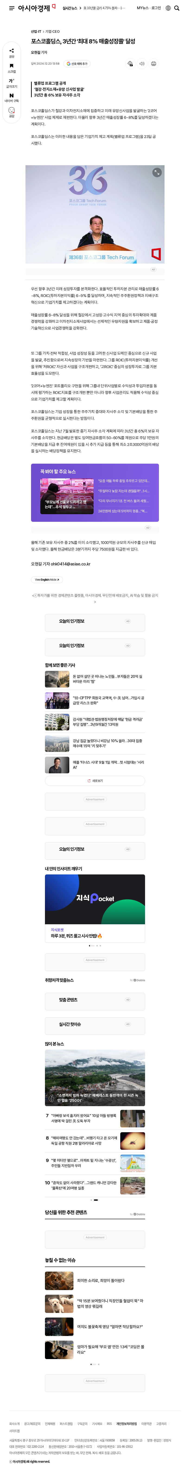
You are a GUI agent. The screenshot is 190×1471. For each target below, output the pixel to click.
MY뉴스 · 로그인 (149, 8)
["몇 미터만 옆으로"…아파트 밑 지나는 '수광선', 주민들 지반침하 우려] (132, 1171)
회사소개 (14, 1423)
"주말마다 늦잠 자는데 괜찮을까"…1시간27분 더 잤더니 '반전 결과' (124, 491)
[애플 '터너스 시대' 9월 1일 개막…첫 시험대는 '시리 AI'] (57, 772)
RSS (109, 1423)
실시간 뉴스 (70, 8)
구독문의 (82, 1423)
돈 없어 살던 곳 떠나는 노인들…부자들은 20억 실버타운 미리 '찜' (107, 679)
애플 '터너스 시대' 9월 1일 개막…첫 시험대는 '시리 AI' (108, 765)
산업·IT (36, 31)
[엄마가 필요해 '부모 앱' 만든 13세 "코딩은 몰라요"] (59, 1358)
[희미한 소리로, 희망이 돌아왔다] (59, 1289)
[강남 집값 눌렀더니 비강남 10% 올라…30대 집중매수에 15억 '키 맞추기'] (57, 751)
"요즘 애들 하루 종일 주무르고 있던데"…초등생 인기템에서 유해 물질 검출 (124, 481)
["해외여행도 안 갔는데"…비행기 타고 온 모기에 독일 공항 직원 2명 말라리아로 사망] (132, 1148)
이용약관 (146, 1423)
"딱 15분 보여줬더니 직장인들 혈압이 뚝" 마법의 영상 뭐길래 (110, 1304)
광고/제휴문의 (32, 1423)
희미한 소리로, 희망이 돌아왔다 (100, 1280)
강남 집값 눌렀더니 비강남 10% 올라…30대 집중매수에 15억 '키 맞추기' (107, 743)
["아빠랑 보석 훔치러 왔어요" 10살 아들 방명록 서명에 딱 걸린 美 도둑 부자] (132, 1126)
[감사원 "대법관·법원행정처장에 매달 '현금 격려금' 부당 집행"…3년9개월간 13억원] (57, 729)
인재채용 (50, 1423)
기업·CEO (52, 31)
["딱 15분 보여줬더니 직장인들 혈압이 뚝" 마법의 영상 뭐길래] (59, 1312)
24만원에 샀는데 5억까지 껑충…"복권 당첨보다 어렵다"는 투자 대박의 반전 (124, 511)
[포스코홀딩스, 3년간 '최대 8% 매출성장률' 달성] (95, 214)
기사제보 (97, 1423)
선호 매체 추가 (79, 64)
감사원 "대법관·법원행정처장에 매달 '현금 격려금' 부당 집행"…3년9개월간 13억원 (108, 722)
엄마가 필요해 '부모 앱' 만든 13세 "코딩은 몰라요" (110, 1350)
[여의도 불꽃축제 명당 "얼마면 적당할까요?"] (59, 1335)
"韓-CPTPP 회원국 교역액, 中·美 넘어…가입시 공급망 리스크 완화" (108, 700)
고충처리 (161, 1423)
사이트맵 (14, 1431)
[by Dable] (137, 1214)
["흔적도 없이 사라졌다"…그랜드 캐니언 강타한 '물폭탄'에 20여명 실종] (132, 1193)
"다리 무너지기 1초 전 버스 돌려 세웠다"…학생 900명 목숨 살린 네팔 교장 (124, 501)
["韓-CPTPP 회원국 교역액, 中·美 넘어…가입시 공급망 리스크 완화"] (57, 708)
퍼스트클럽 (66, 1423)
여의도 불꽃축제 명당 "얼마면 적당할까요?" (110, 1326)
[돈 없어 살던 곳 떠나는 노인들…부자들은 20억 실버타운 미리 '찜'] (57, 686)
